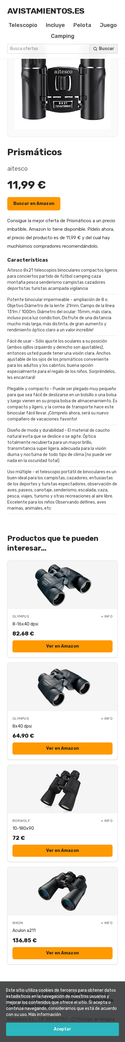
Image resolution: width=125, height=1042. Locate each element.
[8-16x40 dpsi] (62, 585)
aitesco (17, 168)
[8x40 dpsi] (62, 687)
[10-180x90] (62, 789)
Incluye (55, 25)
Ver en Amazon (62, 646)
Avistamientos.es (45, 11)
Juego (108, 25)
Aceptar (62, 1029)
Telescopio (22, 25)
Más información (45, 1014)
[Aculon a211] (62, 891)
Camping (62, 36)
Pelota (82, 25)
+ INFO (107, 616)
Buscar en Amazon (33, 203)
